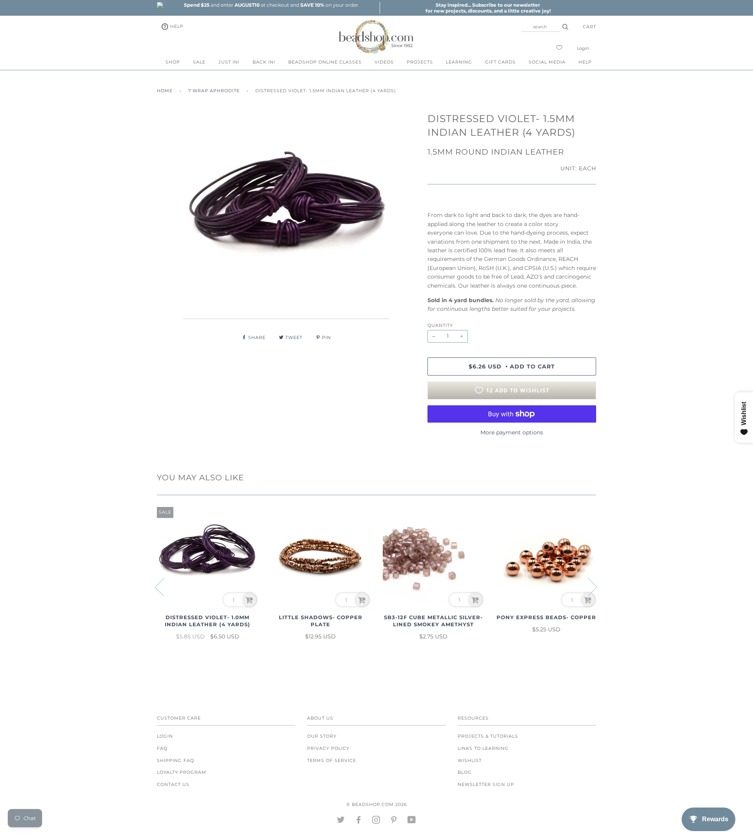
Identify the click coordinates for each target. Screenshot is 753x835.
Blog (465, 772)
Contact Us (173, 784)
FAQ (162, 748)
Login (583, 48)
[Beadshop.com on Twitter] (341, 821)
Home (165, 90)
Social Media (547, 62)
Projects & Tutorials (488, 736)
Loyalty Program (181, 772)
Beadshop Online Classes (325, 62)
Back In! (264, 62)
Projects (420, 62)
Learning (459, 62)
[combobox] (540, 27)
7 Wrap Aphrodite (214, 90)
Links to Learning (483, 748)
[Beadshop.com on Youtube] (411, 821)
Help (176, 26)
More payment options (511, 432)
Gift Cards (500, 62)
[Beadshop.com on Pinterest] (394, 821)
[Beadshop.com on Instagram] (376, 821)
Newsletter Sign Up (486, 784)
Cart (589, 26)
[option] (271, 5)
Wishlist (470, 760)
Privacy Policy (328, 748)
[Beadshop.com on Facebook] (359, 821)
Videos (384, 62)
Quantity (440, 325)
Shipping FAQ (175, 760)
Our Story (321, 736)
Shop (173, 62)
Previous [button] (164, 586)
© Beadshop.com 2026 (376, 804)
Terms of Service (331, 760)
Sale (199, 62)
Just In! (229, 62)
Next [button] (587, 586)
